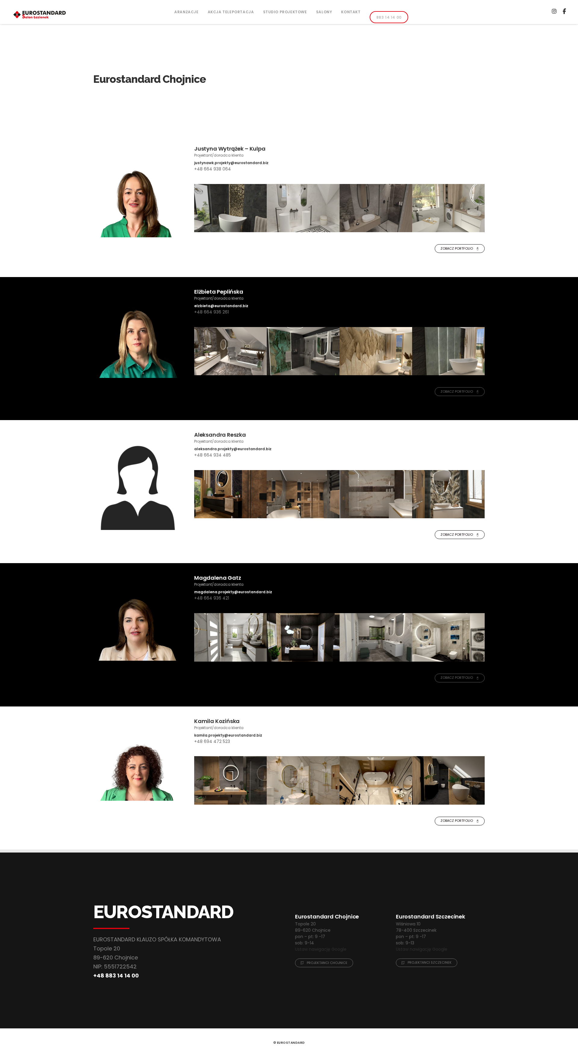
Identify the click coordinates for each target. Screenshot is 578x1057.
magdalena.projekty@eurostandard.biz (233, 591)
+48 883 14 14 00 (116, 975)
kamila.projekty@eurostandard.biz (228, 735)
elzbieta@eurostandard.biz (221, 305)
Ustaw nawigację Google (320, 949)
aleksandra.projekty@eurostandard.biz (233, 448)
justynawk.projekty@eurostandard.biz (231, 162)
